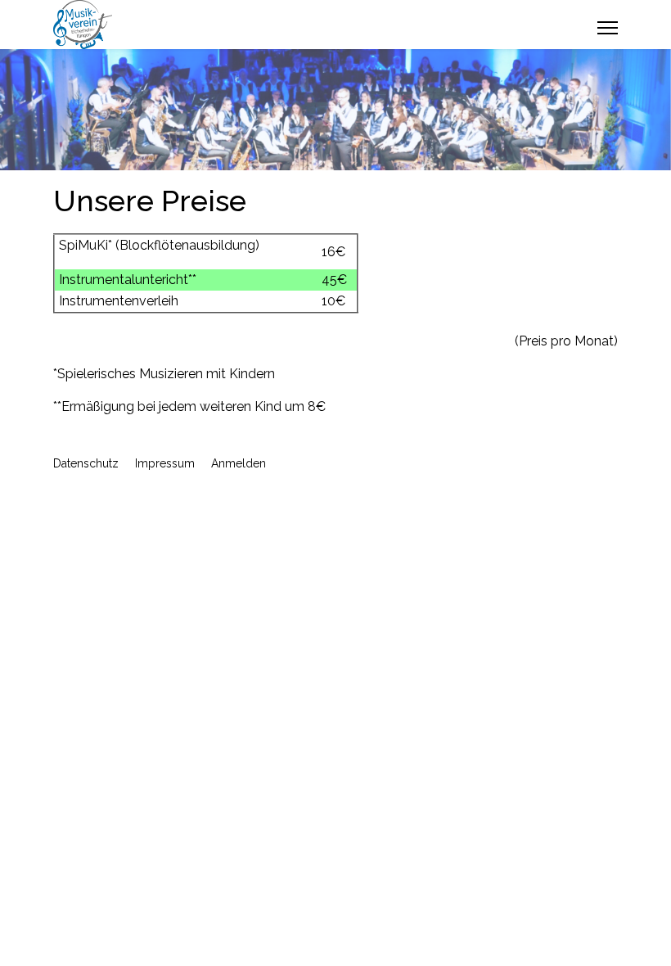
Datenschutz (86, 463)
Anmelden (238, 463)
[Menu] (607, 27)
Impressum (165, 463)
